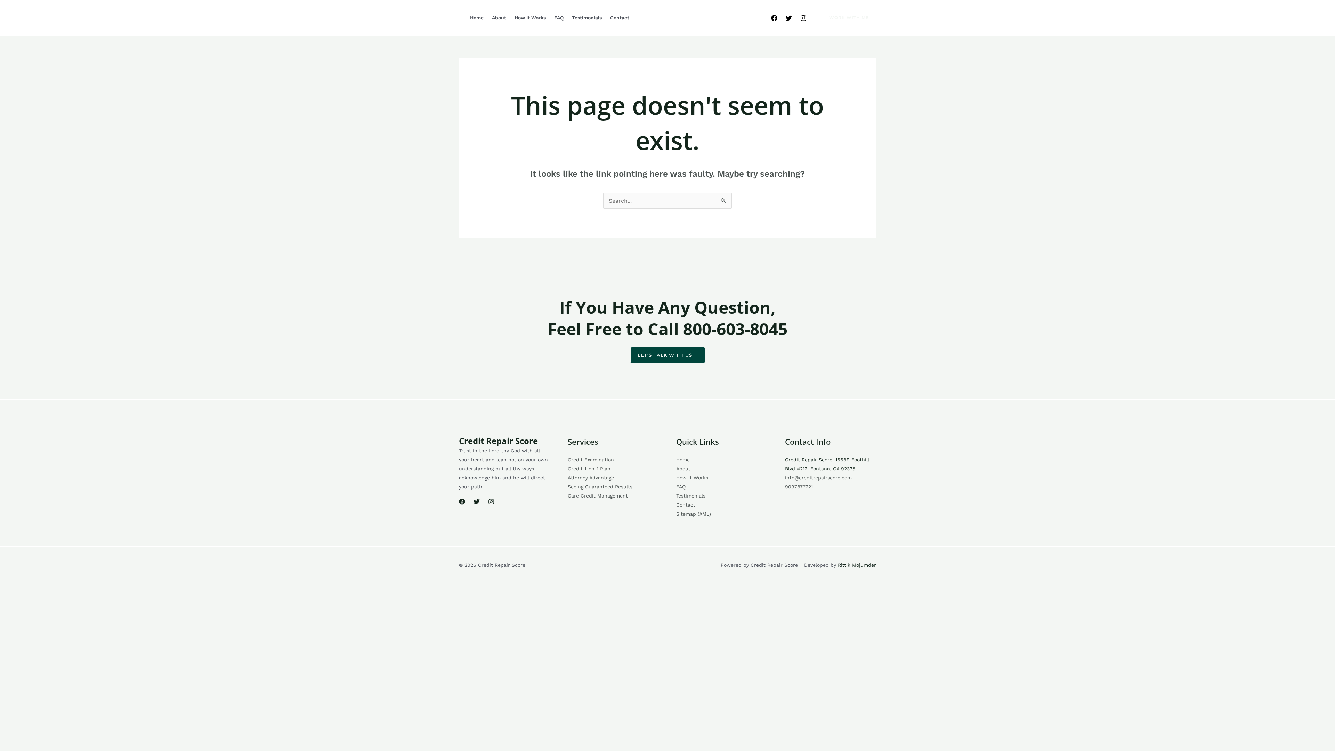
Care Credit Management (598, 496)
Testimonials (587, 18)
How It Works (530, 18)
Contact (619, 18)
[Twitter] (789, 18)
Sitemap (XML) (693, 514)
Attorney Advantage (591, 478)
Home (477, 18)
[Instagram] (803, 18)
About (499, 18)
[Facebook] (774, 18)
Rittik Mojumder (857, 565)
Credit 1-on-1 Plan (589, 468)
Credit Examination (591, 459)
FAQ (559, 18)
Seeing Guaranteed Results (600, 487)
